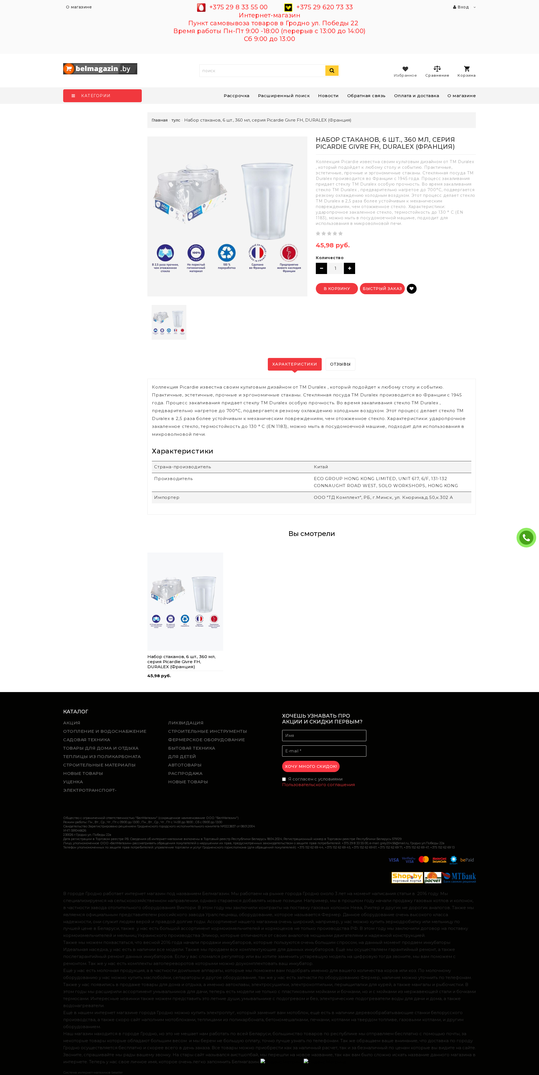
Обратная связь (366, 95)
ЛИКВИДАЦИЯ (186, 722)
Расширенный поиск (284, 95)
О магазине (461, 95)
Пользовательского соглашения (318, 784)
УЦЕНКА (73, 781)
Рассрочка (237, 95)
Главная (160, 120)
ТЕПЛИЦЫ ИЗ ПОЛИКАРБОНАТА (102, 756)
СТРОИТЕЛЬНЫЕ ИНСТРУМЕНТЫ (207, 731)
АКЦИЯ (72, 722)
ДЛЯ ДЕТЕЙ (182, 756)
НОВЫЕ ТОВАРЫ (83, 773)
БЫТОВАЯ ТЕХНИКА (191, 748)
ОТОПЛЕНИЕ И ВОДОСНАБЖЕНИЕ (105, 731)
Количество (330, 257)
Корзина (467, 75)
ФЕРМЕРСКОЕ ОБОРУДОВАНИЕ (206, 739)
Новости (328, 95)
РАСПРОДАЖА (185, 773)
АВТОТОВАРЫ (185, 765)
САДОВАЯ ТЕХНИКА (86, 739)
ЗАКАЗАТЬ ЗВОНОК (528, 537)
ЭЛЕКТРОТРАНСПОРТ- (90, 790)
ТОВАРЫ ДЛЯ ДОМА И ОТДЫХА (100, 748)
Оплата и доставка (416, 95)
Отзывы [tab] (340, 364)
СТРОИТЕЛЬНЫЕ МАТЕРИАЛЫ (99, 765)
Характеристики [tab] (294, 364)
